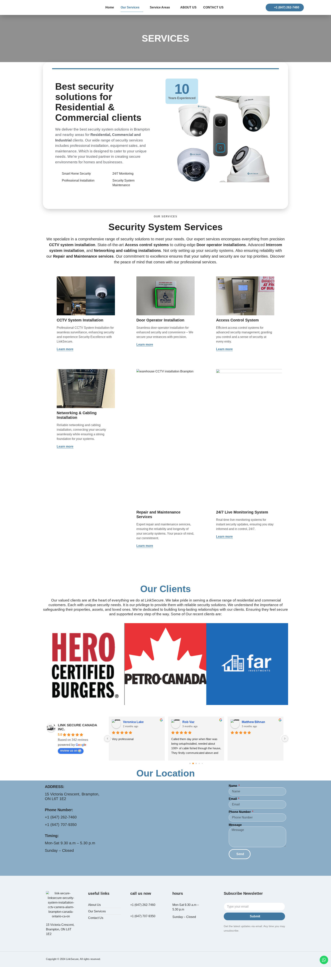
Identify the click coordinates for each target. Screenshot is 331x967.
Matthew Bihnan (253, 722)
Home (109, 7)
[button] (46, 664)
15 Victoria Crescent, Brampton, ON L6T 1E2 (60, 929)
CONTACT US (213, 7)
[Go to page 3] (199, 763)
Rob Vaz (188, 722)
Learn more (65, 349)
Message (235, 825)
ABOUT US (188, 7)
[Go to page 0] (190, 763)
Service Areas (160, 7)
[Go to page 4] (202, 763)
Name (233, 785)
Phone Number (240, 811)
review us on (68, 750)
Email (233, 798)
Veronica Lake (133, 722)
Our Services (130, 7)
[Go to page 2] (196, 763)
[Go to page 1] (193, 763)
